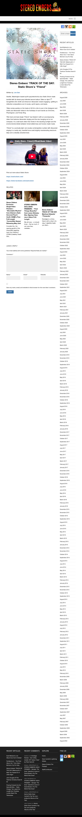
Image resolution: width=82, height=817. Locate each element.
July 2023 (63, 216)
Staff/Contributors (47, 769)
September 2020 (65, 326)
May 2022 (63, 261)
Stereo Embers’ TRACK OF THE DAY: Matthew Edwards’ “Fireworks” (49, 213)
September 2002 (65, 737)
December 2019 (64, 355)
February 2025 (64, 155)
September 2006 (65, 728)
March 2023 (63, 229)
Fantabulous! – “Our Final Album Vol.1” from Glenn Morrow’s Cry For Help (67, 55)
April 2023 (63, 226)
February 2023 (64, 232)
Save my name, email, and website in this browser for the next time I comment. (31, 287)
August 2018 (63, 406)
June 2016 (63, 490)
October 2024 (64, 168)
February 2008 (64, 699)
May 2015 (63, 532)
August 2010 (63, 663)
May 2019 (63, 377)
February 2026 (64, 117)
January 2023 (64, 236)
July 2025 (63, 139)
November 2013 (64, 590)
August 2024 (63, 175)
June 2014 (63, 567)
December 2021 (64, 277)
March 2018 (63, 422)
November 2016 (64, 474)
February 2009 (64, 683)
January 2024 (64, 197)
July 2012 (63, 628)
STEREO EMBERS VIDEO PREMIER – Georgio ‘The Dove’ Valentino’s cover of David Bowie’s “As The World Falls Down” (32, 771)
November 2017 (64, 435)
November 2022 (64, 242)
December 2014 (64, 548)
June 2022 (63, 258)
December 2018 (64, 393)
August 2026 (63, 97)
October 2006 (64, 725)
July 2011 (63, 647)
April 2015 (63, 535)
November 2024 (64, 165)
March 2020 (63, 345)
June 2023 (63, 219)
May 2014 (63, 570)
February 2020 (64, 348)
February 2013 (64, 619)
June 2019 (63, 374)
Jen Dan (17, 92)
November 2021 (64, 281)
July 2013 (63, 602)
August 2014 (63, 561)
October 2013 (64, 593)
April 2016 (63, 496)
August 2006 (63, 731)
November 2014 (64, 551)
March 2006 (63, 734)
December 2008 (64, 689)
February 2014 (64, 580)
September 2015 (65, 519)
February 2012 (64, 631)
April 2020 (63, 342)
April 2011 (63, 651)
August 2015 (63, 522)
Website (43, 275)
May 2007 (63, 718)
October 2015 (64, 516)
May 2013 (63, 609)
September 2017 (65, 441)
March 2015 (63, 538)
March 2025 (63, 152)
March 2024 (63, 191)
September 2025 (65, 133)
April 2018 (63, 419)
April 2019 (63, 380)
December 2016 (64, 470)
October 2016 (64, 477)
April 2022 (63, 265)
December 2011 (64, 638)
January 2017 (64, 467)
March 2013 (63, 615)
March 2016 (63, 499)
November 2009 (64, 676)
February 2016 (64, 503)
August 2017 (63, 445)
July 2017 (63, 448)
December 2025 (64, 123)
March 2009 (63, 680)
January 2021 (64, 313)
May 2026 (63, 107)
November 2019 (64, 358)
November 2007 (64, 705)
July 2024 (63, 178)
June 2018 (63, 413)
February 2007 (64, 721)
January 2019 (64, 390)
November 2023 (64, 203)
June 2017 (63, 451)
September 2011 (65, 641)
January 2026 (64, 120)
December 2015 (64, 509)
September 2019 (65, 364)
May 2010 (63, 670)
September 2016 (65, 480)
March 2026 (63, 113)
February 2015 (64, 541)
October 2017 (64, 438)
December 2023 (64, 200)
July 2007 (63, 715)
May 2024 (63, 184)
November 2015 (64, 512)
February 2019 (64, 387)
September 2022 (65, 248)
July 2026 (63, 101)
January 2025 (64, 158)
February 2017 (64, 464)
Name (8, 275)
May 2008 (63, 692)
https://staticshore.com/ (14, 177)
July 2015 (63, 525)
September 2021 (65, 287)
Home (44, 756)
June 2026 (63, 104)
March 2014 (63, 577)
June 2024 (63, 181)
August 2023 (63, 213)
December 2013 (64, 586)
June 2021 (63, 297)
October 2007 (64, 709)
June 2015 (63, 528)
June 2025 (63, 142)
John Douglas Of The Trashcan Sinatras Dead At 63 (67, 71)
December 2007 (64, 702)
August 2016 (63, 483)
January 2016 (64, 506)
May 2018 (63, 416)
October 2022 (64, 245)
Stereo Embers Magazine (23, 18)
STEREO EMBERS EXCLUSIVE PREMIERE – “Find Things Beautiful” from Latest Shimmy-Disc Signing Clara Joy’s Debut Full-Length (31, 211)
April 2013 (63, 612)
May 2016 (63, 493)
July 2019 (63, 371)
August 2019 (63, 368)
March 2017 (63, 461)
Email (25, 275)
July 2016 (63, 487)
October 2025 (64, 129)
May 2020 (63, 339)
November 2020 (64, 319)
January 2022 (64, 274)
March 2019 (63, 384)
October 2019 (64, 361)
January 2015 (64, 544)
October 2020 (64, 322)
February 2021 (64, 310)
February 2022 (64, 271)
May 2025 (63, 146)
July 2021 (63, 294)
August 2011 (63, 644)
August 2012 (63, 625)
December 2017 (64, 432)
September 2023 (65, 210)
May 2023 (63, 223)
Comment (9, 254)
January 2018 (64, 429)
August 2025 (63, 136)
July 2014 (63, 564)
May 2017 (63, 454)
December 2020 (64, 316)
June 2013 (63, 606)
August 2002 (63, 741)
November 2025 (64, 126)
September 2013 (65, 596)
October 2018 (64, 400)
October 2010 (64, 660)
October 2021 (64, 284)
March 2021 (63, 306)
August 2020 (63, 329)
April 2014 (63, 573)
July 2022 (63, 255)
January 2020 (64, 351)
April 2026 (63, 110)
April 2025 (63, 149)
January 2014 (64, 583)
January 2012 (64, 635)
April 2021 (63, 303)
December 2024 (64, 162)
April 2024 (63, 187)
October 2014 (64, 554)
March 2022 (63, 268)
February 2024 (64, 194)
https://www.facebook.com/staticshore (20, 181)
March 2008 (63, 696)
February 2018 (64, 425)
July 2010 (63, 667)
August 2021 (63, 290)
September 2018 (65, 403)
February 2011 (64, 657)
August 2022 (63, 252)
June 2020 (63, 335)
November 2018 (64, 397)
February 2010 (64, 673)
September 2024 (65, 171)
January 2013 (64, 622)
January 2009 (64, 686)
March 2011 (63, 654)
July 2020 (63, 332)
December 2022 (64, 239)
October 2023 (64, 207)
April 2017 (63, 458)
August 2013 (63, 599)
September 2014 (65, 557)
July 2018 (63, 409)
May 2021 (63, 300)
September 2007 (65, 712)
